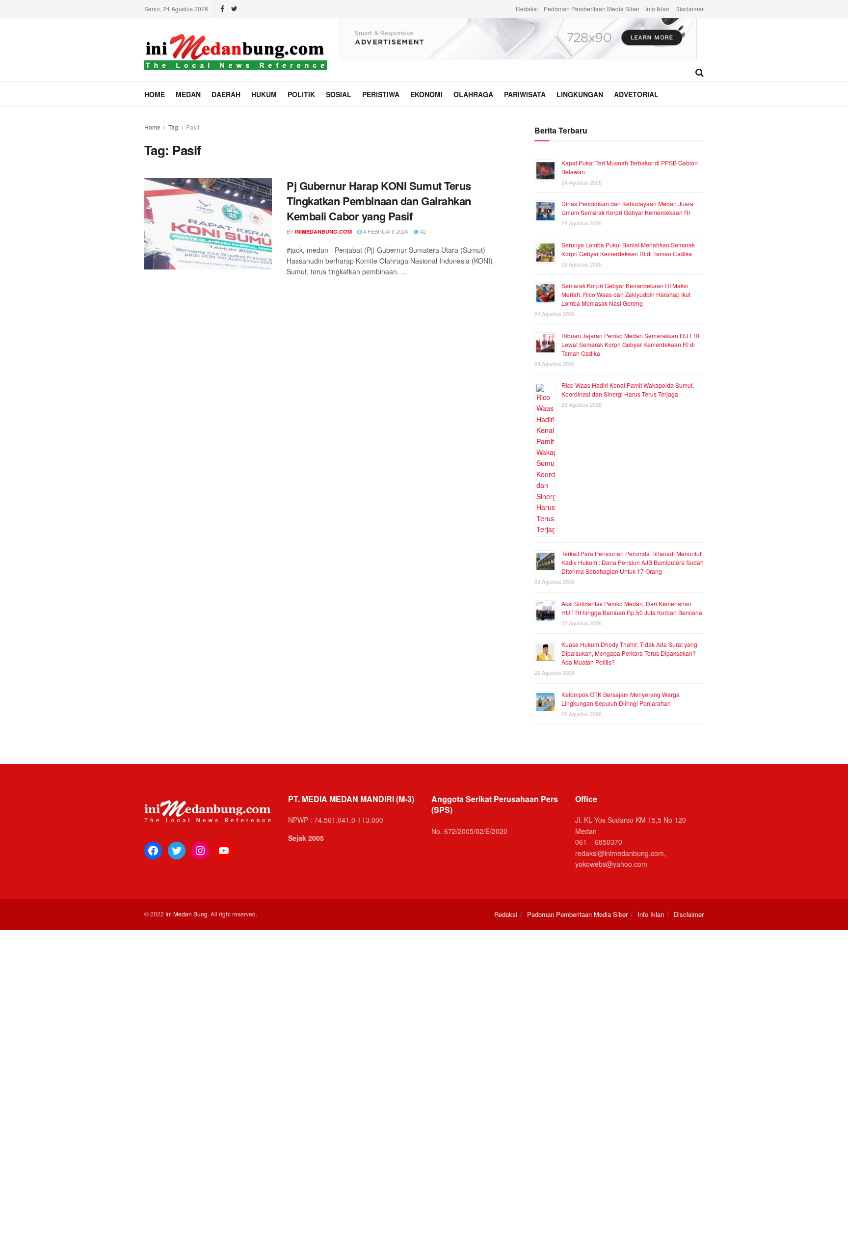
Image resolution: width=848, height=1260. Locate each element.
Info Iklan (657, 8)
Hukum (264, 94)
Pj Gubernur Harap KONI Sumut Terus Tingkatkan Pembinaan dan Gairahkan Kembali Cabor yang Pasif (379, 201)
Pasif (192, 127)
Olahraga (473, 94)
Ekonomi (426, 94)
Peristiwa (380, 94)
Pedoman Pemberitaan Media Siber (591, 8)
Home (154, 94)
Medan (188, 94)
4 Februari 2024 (385, 231)
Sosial (338, 94)
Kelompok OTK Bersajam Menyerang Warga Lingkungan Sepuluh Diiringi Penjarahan (620, 698)
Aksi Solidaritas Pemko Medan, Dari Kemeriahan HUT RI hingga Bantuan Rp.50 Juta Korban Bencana (631, 608)
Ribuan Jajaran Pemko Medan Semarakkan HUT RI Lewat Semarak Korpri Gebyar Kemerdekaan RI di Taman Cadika (630, 344)
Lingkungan (579, 94)
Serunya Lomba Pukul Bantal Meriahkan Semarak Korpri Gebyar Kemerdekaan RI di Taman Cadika (628, 249)
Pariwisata (525, 94)
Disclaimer (689, 8)
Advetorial (636, 94)
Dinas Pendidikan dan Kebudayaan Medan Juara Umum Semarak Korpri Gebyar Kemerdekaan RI (627, 207)
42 (422, 231)
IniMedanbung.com (323, 231)
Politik (301, 94)
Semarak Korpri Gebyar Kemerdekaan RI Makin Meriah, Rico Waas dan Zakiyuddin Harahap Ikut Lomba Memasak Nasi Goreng (625, 294)
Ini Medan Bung (186, 914)
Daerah (226, 94)
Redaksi (527, 8)
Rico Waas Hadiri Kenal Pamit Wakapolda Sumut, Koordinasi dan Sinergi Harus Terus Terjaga (627, 389)
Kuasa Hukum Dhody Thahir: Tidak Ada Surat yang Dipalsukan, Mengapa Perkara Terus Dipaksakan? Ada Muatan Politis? (629, 653)
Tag (173, 127)
